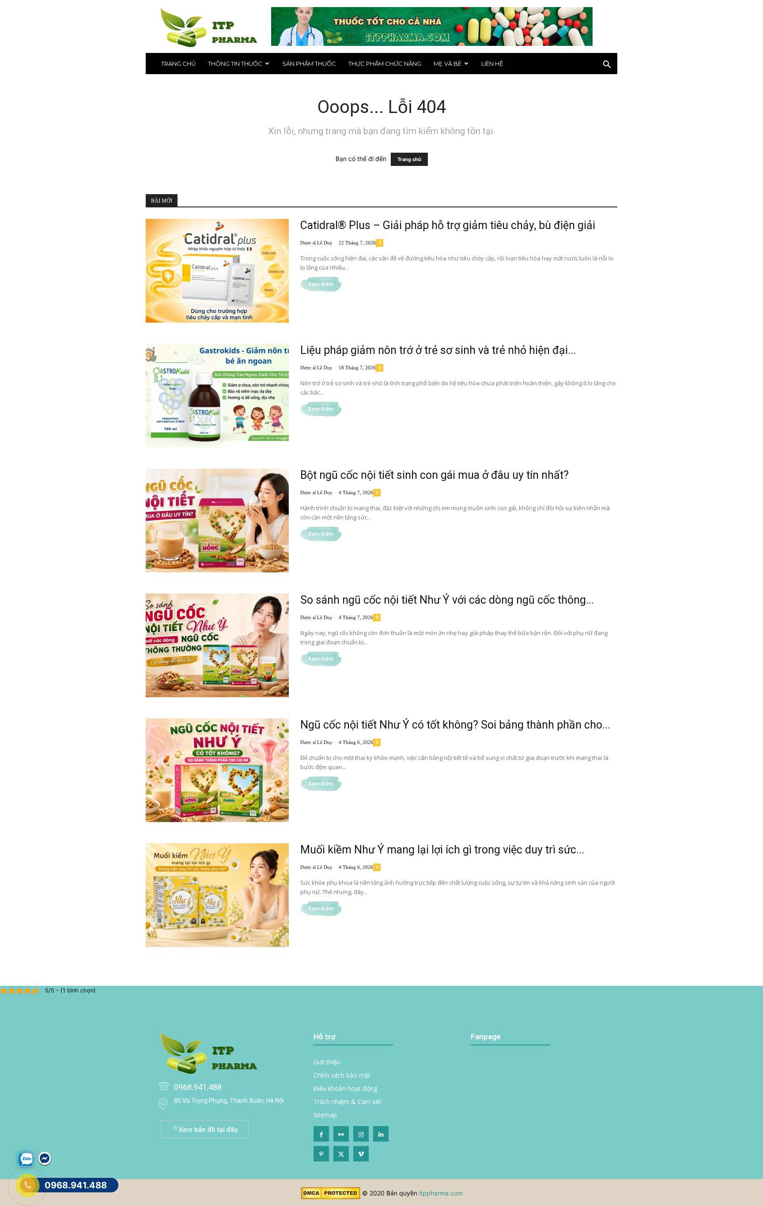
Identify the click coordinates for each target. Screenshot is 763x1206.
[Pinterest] (321, 1153)
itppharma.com (441, 1193)
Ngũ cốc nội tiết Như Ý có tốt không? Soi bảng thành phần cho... (455, 724)
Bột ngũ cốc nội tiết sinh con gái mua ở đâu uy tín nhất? (434, 475)
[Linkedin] (381, 1134)
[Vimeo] (361, 1153)
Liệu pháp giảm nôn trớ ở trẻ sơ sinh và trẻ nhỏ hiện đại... (438, 350)
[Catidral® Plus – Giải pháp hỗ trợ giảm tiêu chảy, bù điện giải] (217, 271)
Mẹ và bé (447, 63)
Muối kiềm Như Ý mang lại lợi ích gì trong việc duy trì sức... (442, 849)
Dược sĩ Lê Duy (316, 242)
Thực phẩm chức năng (384, 63)
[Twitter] (341, 1153)
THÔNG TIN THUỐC (235, 63)
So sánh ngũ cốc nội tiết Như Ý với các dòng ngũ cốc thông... (447, 600)
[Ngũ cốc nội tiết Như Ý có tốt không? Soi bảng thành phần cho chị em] (217, 770)
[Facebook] (321, 1134)
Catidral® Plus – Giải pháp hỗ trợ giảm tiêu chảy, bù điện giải (447, 225)
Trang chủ (178, 63)
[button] (606, 65)
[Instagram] (361, 1134)
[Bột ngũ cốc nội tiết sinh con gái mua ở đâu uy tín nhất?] (217, 520)
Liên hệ (492, 63)
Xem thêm (321, 284)
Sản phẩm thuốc (309, 63)
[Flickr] (341, 1134)
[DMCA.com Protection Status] (330, 1197)
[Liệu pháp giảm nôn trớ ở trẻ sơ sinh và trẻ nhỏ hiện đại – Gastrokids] (217, 395)
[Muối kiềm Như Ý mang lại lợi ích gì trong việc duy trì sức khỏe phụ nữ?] (217, 895)
